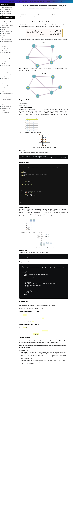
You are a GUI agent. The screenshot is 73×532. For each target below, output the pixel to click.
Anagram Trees (4, 69)
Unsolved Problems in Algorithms (7, 9)
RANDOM (31, 1)
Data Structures (55, 8)
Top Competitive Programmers (7, 7)
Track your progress (38, 1)
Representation (23, 14)
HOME (17, 1)
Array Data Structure (5, 112)
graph (37, 8)
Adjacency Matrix (38, 14)
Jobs (20, 1)
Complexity (22, 16)
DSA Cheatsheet (11, 1)
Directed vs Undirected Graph (7, 31)
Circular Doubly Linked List (6, 106)
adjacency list (49, 8)
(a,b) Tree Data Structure (6, 97)
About (23, 1)
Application (50, 16)
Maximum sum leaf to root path (7, 27)
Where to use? (37, 16)
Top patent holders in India (6, 11)
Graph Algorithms (32, 8)
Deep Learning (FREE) (46, 1)
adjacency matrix (42, 8)
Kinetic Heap (4, 87)
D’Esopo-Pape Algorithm (6, 33)
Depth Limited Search (5, 35)
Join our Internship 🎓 (55, 1)
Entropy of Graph (4, 29)
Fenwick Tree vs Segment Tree (7, 85)
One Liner (27, 1)
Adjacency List (51, 14)
